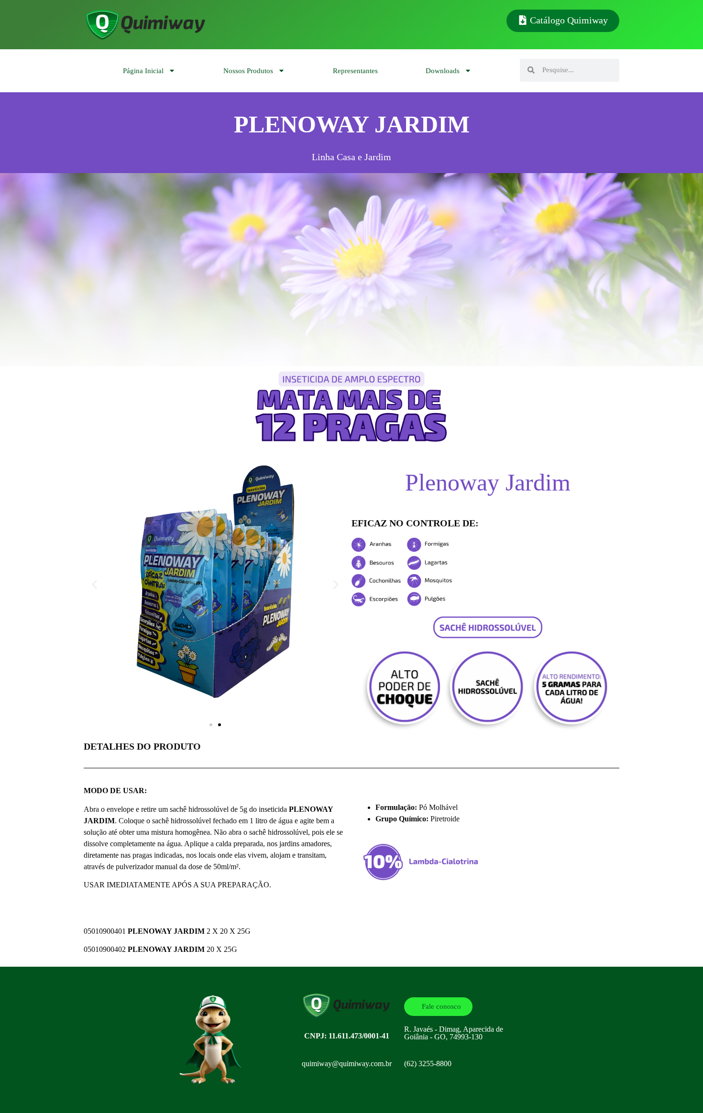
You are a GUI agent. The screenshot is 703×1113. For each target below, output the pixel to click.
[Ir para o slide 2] (219, 724)
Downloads (443, 71)
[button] (94, 584)
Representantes (355, 71)
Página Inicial (143, 71)
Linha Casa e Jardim (351, 157)
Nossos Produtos (248, 71)
